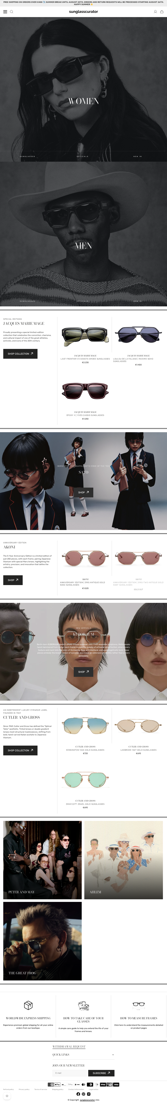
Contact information (76, 1089)
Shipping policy (57, 1089)
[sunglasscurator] (83, 11)
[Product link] (85, 344)
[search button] (12, 12)
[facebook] (78, 1094)
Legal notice (93, 1089)
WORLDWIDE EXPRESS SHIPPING (28, 1018)
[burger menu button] (5, 12)
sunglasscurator (87, 1100)
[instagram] (89, 1094)
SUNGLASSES (27, 156)
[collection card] (42, 860)
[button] (162, 12)
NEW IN (138, 156)
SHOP (81, 492)
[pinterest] (83, 1094)
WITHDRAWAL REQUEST (69, 1046)
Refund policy (8, 1089)
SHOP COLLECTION (18, 353)
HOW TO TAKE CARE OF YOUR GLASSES (83, 1020)
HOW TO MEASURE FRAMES (138, 1018)
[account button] (155, 12)
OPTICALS (83, 156)
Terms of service (40, 1089)
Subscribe (99, 1073)
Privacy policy (24, 1089)
